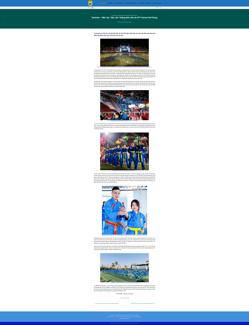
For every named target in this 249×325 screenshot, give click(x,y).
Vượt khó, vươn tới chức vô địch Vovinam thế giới (107, 303)
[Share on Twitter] (123, 298)
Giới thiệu (110, 3)
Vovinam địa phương (130, 3)
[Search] (160, 8)
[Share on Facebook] (121, 298)
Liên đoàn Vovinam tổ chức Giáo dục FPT (128, 15)
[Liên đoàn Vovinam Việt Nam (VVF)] (90, 3)
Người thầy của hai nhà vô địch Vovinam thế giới (142, 303)
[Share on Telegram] (128, 298)
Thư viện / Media (156, 3)
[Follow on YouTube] (157, 7)
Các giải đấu (118, 3)
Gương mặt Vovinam (144, 3)
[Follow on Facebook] (155, 7)
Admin (130, 22)
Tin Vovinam (102, 3)
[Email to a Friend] (126, 298)
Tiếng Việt (90, 7)
